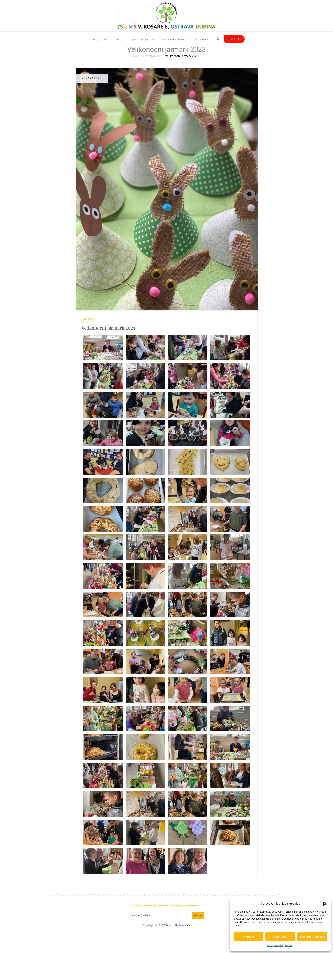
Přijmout (248, 936)
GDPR (288, 945)
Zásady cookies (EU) (145, 905)
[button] (325, 904)
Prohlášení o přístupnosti (185, 905)
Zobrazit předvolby (312, 936)
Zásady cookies (275, 945)
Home (137, 56)
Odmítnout (280, 936)
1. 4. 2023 (88, 319)
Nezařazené (152, 56)
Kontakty (234, 39)
